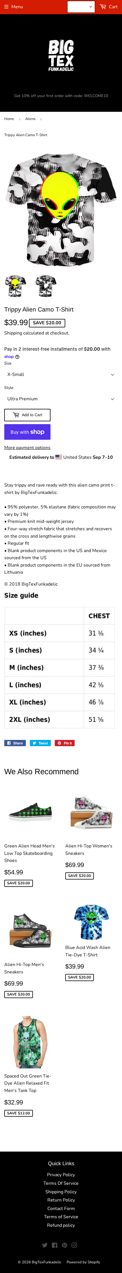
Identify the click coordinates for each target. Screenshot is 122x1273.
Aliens (30, 118)
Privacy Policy (61, 1175)
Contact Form (61, 1208)
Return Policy (61, 1200)
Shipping (13, 333)
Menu (17, 7)
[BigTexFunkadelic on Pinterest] (65, 1246)
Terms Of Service (61, 1183)
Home (9, 118)
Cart (113, 7)
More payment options (27, 448)
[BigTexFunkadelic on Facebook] (55, 1246)
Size (7, 363)
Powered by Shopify (83, 1262)
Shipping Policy (61, 1192)
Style (8, 387)
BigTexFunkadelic (46, 1262)
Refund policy (61, 1225)
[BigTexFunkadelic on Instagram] (74, 1246)
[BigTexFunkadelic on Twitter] (45, 1246)
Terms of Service (61, 1217)
